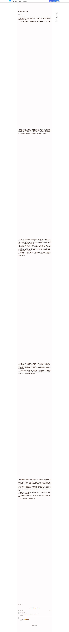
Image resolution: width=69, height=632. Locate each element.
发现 (20, 1)
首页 (16, 1)
